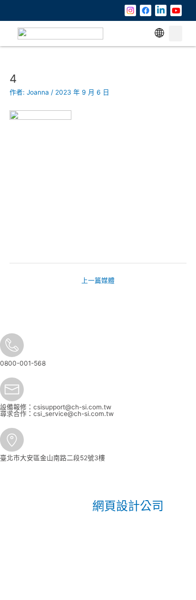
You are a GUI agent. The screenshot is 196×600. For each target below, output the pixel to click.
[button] (159, 33)
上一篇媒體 (98, 280)
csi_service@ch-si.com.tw (73, 413)
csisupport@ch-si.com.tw (72, 407)
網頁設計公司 (128, 506)
